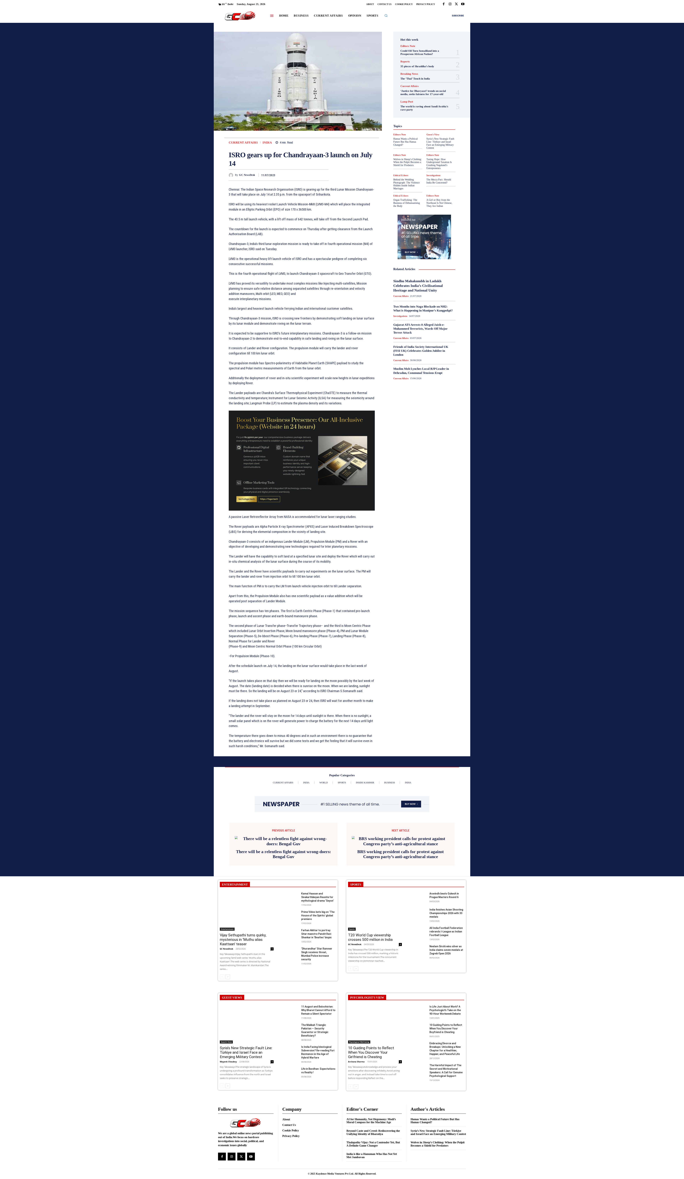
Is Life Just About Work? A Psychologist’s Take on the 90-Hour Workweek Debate (445, 1058)
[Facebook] (443, 4)
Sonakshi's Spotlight (426, 138)
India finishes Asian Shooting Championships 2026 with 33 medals (446, 961)
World (422, 151)
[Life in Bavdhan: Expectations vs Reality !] (290, 1120)
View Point (439, 147)
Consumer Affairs (415, 99)
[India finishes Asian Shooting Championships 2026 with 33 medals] (418, 961)
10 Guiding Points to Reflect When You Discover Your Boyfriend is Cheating (445, 1076)
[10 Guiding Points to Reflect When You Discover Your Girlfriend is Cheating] (375, 1072)
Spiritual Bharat (424, 141)
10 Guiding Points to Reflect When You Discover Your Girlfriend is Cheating (371, 1100)
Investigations (405, 125)
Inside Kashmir (434, 122)
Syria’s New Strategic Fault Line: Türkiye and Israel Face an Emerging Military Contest (246, 1100)
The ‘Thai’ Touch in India (415, 78)
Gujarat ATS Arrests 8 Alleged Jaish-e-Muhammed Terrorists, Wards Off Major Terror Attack (420, 328)
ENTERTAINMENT (235, 932)
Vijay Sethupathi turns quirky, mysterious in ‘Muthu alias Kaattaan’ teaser (243, 987)
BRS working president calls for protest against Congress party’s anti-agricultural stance (400, 902)
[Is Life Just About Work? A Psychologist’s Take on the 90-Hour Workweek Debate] (418, 1058)
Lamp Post (423, 125)
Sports (439, 141)
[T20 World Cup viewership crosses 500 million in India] (375, 959)
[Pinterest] (316, 175)
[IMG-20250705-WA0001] (302, 461)
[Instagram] (450, 4)
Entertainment (428, 106)
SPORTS (355, 932)
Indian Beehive (415, 122)
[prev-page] (222, 1024)
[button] (386, 15)
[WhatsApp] (324, 175)
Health (421, 115)
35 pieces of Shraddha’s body (417, 66)
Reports (405, 61)
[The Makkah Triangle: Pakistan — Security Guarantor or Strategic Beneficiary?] (290, 1076)
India (267, 142)
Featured (431, 109)
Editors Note (407, 46)
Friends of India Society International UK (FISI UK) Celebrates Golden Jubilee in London (420, 350)
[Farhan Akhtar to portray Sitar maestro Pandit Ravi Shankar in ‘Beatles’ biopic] (290, 982)
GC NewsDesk (247, 175)
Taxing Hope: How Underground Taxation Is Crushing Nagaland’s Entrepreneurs (439, 164)
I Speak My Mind (438, 115)
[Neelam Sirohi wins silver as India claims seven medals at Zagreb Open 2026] (418, 998)
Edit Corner (410, 102)
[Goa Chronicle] (240, 16)
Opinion (421, 128)
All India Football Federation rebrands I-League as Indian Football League (446, 979)
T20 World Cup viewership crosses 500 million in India (370, 985)
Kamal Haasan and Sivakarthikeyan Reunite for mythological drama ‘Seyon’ (317, 945)
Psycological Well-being (430, 131)
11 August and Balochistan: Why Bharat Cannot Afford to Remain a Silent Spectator (318, 1058)
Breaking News (409, 74)
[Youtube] (463, 4)
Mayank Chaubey (228, 1109)
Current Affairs (243, 142)
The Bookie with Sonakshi (416, 147)
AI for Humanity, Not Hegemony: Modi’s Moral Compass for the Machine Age (371, 1168)
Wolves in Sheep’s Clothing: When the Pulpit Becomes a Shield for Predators (407, 162)
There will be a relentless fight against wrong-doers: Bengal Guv (283, 902)
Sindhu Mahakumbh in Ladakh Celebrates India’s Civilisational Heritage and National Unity (418, 285)
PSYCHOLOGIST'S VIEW (367, 1045)
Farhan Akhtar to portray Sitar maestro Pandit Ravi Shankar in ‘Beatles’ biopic (316, 982)
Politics (433, 128)
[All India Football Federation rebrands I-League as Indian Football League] (418, 979)
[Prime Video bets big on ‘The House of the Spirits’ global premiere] (290, 963)
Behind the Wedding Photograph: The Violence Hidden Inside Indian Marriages (406, 184)
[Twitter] (456, 4)
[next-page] (228, 1024)
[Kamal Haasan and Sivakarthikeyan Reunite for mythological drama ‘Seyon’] (290, 945)
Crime (432, 99)
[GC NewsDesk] (232, 175)
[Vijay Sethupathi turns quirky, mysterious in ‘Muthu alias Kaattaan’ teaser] (247, 959)
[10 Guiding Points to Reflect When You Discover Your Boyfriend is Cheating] (418, 1076)
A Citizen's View (428, 93)
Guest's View (407, 115)
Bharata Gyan (415, 96)
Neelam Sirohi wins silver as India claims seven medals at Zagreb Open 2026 (446, 998)
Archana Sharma (356, 1109)
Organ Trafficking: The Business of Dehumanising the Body (406, 203)
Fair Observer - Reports (410, 109)
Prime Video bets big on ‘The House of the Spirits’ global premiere (318, 963)
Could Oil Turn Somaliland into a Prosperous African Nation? (419, 52)
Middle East (439, 125)
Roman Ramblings (426, 135)
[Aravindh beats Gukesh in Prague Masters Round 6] (418, 945)
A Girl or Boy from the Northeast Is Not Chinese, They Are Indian (439, 203)
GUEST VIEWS (232, 1045)
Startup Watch (429, 144)
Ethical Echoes (400, 175)
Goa (404, 112)
